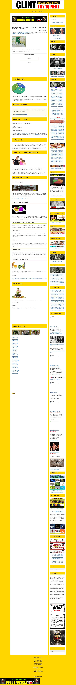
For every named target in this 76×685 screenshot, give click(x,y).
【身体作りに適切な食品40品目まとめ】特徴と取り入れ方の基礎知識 (24, 308)
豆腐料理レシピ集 (15, 354)
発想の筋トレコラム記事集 (57, 261)
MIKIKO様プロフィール (54, 392)
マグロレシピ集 (14, 347)
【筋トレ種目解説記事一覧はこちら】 (57, 50)
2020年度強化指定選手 (54, 440)
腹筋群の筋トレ (54, 104)
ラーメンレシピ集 (15, 364)
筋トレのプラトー (54, 133)
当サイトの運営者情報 (38, 660)
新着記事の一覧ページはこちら (57, 22)
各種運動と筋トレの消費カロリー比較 (57, 137)
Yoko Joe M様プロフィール (55, 411)
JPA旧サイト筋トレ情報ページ (55, 379)
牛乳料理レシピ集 (15, 357)
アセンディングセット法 (55, 278)
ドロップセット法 (61, 276)
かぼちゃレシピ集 (15, 371)
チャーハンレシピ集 (15, 360)
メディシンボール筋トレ (55, 294)
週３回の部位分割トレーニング (57, 111)
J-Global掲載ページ (56, 332)
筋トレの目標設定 (61, 132)
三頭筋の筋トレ (54, 100)
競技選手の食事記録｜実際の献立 (57, 168)
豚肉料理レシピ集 (15, 339)
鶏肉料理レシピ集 (15, 340)
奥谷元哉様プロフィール (54, 365)
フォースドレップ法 (53, 274)
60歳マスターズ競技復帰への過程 (56, 333)
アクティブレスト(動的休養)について (57, 139)
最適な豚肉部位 (60, 154)
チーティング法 (60, 274)
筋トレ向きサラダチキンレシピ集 (57, 157)
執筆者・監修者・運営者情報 (29, 54)
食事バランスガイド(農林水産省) (19, 33)
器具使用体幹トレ (61, 297)
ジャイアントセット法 (54, 282)
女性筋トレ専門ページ (57, 235)
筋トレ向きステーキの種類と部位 (57, 158)
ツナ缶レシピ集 (14, 350)
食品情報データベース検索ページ (57, 195)
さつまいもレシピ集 (15, 368)
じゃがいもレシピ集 (15, 370)
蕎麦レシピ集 (14, 366)
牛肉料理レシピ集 (15, 337)
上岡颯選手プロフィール (54, 430)
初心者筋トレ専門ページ (57, 248)
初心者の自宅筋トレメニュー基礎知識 (57, 307)
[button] (46, 23)
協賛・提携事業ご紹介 (38, 663)
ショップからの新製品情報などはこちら (57, 511)
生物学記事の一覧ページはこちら (57, 490)
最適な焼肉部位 (54, 155)
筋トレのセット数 (61, 127)
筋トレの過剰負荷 (61, 133)
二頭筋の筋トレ (54, 103)
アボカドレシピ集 (15, 373)
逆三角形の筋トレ (54, 298)
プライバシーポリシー (38, 658)
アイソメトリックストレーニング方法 (57, 290)
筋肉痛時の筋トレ (61, 129)
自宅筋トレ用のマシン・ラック (57, 561)
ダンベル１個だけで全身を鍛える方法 (57, 304)
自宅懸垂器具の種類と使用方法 (57, 558)
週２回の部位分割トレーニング (57, 110)
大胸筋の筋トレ (54, 97)
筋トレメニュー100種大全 (57, 68)
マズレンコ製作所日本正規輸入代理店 (56, 508)
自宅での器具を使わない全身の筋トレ (57, 305)
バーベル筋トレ (54, 96)
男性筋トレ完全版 (54, 76)
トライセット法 (60, 281)
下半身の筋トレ (54, 106)
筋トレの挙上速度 (54, 127)
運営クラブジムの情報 (38, 661)
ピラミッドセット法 (53, 276)
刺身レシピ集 (14, 344)
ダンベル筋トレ (54, 93)
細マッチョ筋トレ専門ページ (57, 222)
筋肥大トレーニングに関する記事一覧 (57, 308)
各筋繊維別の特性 (54, 130)
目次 (28, 58)
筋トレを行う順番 (61, 126)
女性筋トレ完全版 (61, 76)
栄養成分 (14, 393)
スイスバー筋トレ (61, 293)
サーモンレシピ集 (15, 346)
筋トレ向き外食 (60, 151)
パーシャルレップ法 (59, 275)
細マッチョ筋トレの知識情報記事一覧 (57, 310)
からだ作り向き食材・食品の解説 (57, 162)
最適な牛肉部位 (54, 154)
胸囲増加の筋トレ (61, 298)
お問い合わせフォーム (38, 657)
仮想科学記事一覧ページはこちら (57, 492)
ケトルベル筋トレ (54, 293)
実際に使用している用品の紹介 (57, 562)
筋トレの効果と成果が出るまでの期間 (57, 136)
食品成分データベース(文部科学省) (24, 32)
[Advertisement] (29, 69)
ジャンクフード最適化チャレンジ (57, 160)
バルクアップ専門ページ (57, 209)
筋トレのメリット (54, 132)
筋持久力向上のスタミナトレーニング (57, 301)
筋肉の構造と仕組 (54, 129)
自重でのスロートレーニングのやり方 (57, 300)
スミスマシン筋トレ (60, 291)
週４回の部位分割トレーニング (57, 113)
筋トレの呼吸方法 (54, 126)
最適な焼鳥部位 (60, 155)
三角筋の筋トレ (54, 99)
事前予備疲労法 (61, 282)
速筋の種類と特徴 (61, 130)
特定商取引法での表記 (38, 664)
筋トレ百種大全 (54, 89)
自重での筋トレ (54, 90)
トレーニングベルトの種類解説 (57, 557)
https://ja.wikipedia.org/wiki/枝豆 (21, 114)
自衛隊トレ (62, 294)
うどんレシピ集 (14, 363)
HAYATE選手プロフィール (54, 452)
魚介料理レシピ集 (15, 343)
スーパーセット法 (59, 279)
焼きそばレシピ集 (15, 367)
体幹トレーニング (54, 297)
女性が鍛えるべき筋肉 (57, 38)
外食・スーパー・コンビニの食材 (57, 161)
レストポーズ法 (53, 275)
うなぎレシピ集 (14, 349)
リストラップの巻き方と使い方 (57, 554)
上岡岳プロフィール (53, 326)
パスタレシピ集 (14, 361)
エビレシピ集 (14, 353)
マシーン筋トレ (54, 94)
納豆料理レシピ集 (15, 356)
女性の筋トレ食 (60, 150)
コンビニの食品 (54, 151)
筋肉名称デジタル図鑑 (57, 35)
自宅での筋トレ (60, 89)
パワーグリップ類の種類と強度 (57, 555)
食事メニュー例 (54, 150)
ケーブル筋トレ (53, 291)
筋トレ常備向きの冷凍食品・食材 (57, 148)
